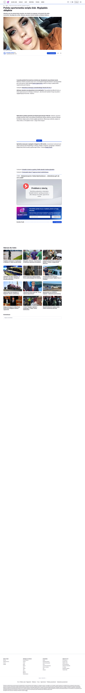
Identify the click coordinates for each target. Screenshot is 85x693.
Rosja (24, 664)
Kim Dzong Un (65, 660)
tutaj (26, 690)
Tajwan (24, 668)
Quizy (26, 2)
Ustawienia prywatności (62, 682)
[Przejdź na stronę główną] (4, 3)
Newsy (44, 660)
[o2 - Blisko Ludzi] (9, 2)
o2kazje (21, 2)
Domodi (4, 660)
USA (23, 669)
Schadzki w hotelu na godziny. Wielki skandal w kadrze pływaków (38, 169)
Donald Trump (65, 661)
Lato (43, 668)
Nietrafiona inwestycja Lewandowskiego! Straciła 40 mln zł (36, 87)
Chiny (44, 664)
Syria (24, 667)
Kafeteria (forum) (6, 661)
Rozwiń (38, 140)
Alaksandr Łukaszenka (66, 665)
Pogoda (37, 2)
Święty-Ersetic (48, 147)
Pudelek (4, 664)
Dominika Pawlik (10, 52)
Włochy (24, 665)
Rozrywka (31, 2)
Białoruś (24, 672)
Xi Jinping (64, 667)
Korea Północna (25, 660)
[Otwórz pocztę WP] (68, 2)
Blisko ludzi (14, 2)
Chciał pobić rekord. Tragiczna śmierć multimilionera (35, 172)
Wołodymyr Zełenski (66, 668)
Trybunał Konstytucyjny (47, 665)
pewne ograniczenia (38, 83)
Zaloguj (76, 2)
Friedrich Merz (65, 669)
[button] (71, 2)
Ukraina (24, 661)
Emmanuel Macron (66, 664)
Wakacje (44, 669)
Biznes (42, 2)
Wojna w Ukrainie (46, 667)
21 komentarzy (52, 53)
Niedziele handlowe (46, 661)
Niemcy (24, 671)
